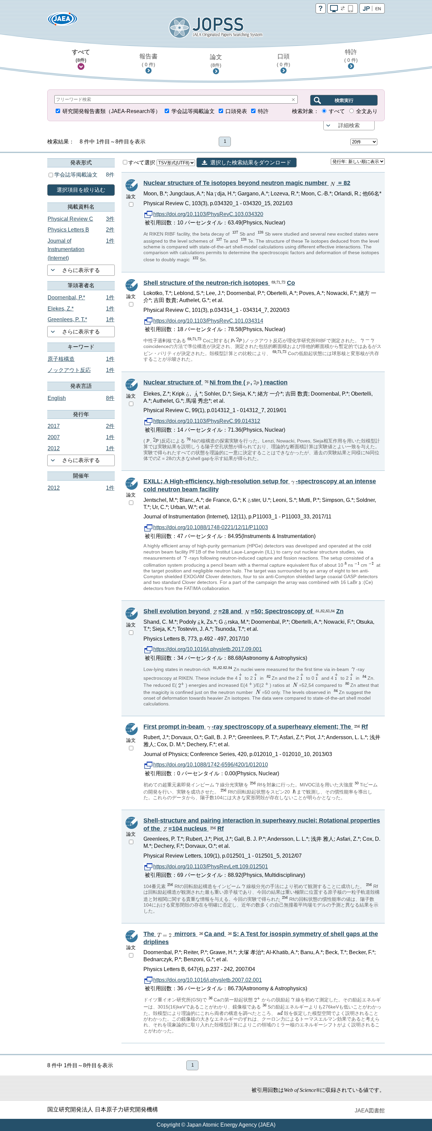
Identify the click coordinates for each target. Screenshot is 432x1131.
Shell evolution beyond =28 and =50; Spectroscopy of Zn (243, 611)
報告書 (148, 60)
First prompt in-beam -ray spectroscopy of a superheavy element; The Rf (255, 726)
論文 (216, 61)
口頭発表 (236, 111)
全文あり (367, 111)
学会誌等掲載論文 (193, 111)
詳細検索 (349, 125)
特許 (351, 56)
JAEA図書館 (370, 1110)
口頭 (283, 60)
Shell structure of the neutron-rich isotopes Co (219, 282)
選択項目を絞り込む (81, 190)
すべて (81, 56)
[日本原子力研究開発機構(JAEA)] (62, 21)
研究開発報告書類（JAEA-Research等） (111, 111)
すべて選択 (142, 162)
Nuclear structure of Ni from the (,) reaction (215, 382)
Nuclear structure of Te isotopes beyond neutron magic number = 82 (246, 183)
